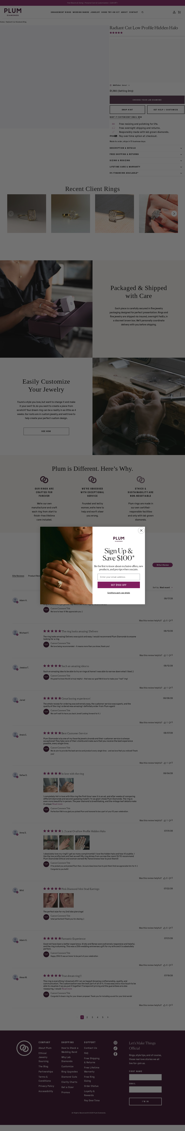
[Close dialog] (141, 530)
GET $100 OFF (118, 585)
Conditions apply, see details (118, 593)
